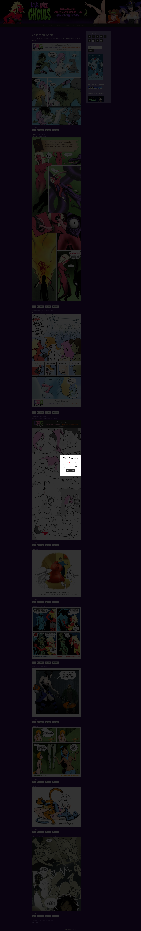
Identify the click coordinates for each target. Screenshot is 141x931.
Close (72, 471)
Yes (68, 471)
